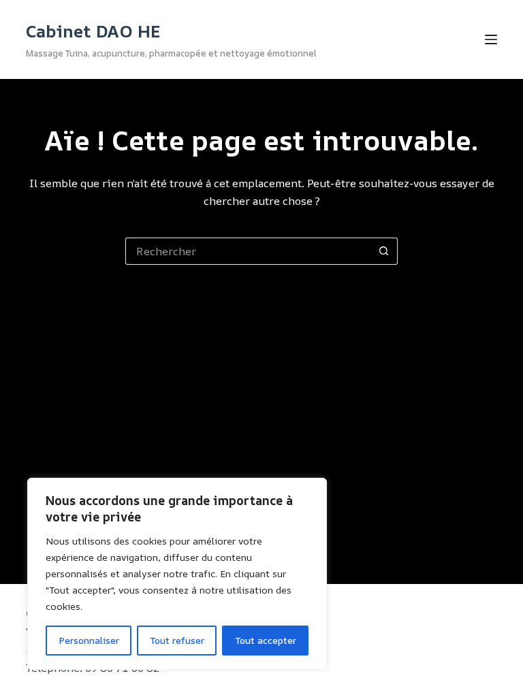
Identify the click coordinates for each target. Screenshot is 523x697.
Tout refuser (177, 640)
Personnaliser (89, 640)
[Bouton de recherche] (384, 251)
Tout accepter (265, 640)
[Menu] (491, 39)
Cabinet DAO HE (93, 31)
